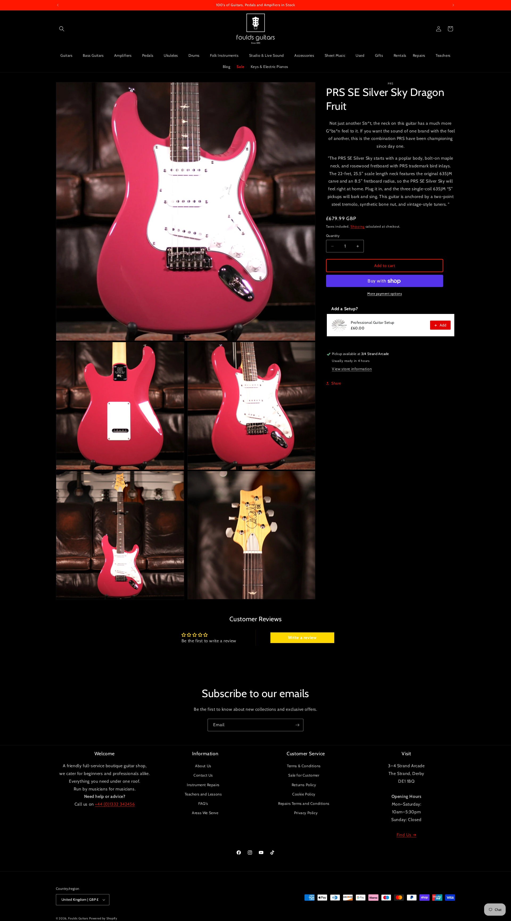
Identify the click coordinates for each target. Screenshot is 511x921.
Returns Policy (304, 784)
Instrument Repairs (203, 784)
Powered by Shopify (103, 918)
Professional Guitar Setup (372, 322)
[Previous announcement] (58, 5)
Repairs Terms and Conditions (303, 803)
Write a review (302, 637)
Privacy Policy (306, 812)
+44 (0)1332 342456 (115, 804)
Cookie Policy (303, 794)
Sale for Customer (303, 775)
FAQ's (203, 803)
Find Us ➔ (406, 834)
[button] (62, 29)
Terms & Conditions (304, 766)
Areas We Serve (205, 812)
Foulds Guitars (78, 918)
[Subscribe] (297, 725)
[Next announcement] (453, 5)
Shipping (358, 226)
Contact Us (203, 775)
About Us (203, 766)
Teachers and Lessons (203, 794)
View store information (352, 368)
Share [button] (336, 383)
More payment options (384, 294)
